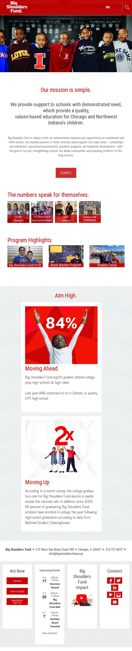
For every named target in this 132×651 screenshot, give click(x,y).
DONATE (66, 172)
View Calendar (49, 633)
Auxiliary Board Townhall (55, 622)
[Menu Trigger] (107, 6)
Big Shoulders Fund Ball (55, 603)
